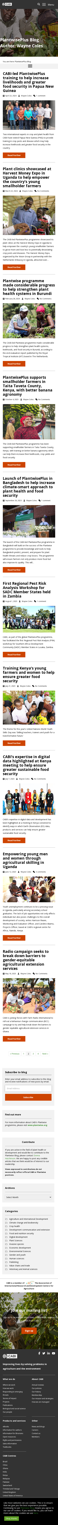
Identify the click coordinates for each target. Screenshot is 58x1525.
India (5, 1472)
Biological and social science (14, 1408)
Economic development (20, 1247)
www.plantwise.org (37, 1125)
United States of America (13, 1495)
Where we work (9, 1385)
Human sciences (16, 1258)
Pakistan (6, 1482)
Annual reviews (38, 1385)
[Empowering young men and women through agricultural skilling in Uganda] (29, 889)
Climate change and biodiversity (23, 1222)
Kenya (5, 1475)
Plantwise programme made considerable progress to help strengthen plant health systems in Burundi (29, 287)
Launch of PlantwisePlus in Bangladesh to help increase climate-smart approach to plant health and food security (29, 487)
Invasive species (16, 1244)
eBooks (6, 1426)
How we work (8, 1388)
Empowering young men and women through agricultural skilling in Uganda (25, 860)
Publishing (13, 1262)
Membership (37, 1395)
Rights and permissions (12, 1440)
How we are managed (40, 1402)
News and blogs (38, 1426)
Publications (8, 1405)
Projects (6, 1402)
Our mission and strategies (42, 1398)
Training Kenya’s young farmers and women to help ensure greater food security (28, 674)
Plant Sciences (15, 1240)
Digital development (18, 1237)
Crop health (14, 1226)
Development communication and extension (29, 1229)
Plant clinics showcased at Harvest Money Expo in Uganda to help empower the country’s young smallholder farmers (27, 177)
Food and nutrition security (21, 1233)
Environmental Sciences (20, 1251)
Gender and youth (17, 1254)
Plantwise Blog (27, 1507)
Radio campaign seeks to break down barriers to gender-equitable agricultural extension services (26, 960)
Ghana (5, 1468)
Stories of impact (9, 1398)
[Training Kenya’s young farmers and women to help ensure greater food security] (29, 707)
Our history (36, 1391)
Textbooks (7, 1447)
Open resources (9, 1437)
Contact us (36, 1433)
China (5, 1465)
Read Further (14, 155)
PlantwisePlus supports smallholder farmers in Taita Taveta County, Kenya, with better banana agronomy (27, 386)
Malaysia (6, 1478)
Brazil (5, 1461)
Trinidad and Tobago (11, 1489)
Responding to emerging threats (13, 1393)
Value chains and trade (19, 1265)
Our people (7, 1412)
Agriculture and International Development (28, 1219)
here (36, 1513)
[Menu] (30, 66)
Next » (45, 1053)
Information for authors (12, 1430)
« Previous (14, 1053)
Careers (35, 1430)
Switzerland (7, 1485)
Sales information (10, 1443)
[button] (39, 1353)
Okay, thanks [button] (11, 1518)
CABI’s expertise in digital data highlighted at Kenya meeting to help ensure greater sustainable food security (27, 765)
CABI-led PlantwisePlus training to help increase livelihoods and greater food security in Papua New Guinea (28, 82)
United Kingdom (9, 1492)
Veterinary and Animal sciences (23, 1269)
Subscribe (28, 1097)
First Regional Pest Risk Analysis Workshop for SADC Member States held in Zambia (27, 590)
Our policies (37, 1388)
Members (35, 1437)
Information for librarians (13, 1433)
